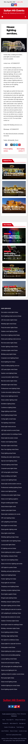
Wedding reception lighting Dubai (10, 590)
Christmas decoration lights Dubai (10, 495)
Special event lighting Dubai (9, 460)
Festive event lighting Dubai (9, 441)
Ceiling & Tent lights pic (20, 719)
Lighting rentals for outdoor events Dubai (12, 674)
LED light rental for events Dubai (10, 430)
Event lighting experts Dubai (9, 689)
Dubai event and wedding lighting (10, 655)
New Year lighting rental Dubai (10, 449)
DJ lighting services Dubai (8, 548)
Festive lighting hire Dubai (8, 579)
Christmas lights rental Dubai (9, 350)
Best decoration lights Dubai (9, 381)
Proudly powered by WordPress (9, 713)
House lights (12, 286)
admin (20, 240)
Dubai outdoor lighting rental (9, 400)
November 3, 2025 (10, 240)
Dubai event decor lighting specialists (11, 563)
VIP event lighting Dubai (8, 518)
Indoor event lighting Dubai (8, 491)
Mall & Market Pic (14, 723)
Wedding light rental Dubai (8, 323)
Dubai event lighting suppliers (9, 499)
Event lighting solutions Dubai (9, 632)
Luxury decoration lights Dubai (9, 377)
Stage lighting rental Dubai (8, 411)
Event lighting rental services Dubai (11, 316)
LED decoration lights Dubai (9, 320)
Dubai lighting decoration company (11, 651)
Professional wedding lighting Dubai (11, 487)
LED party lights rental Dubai (9, 369)
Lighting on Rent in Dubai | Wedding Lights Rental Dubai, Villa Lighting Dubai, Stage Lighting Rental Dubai (14, 739)
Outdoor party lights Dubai (8, 510)
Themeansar (14, 715)
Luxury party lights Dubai (8, 544)
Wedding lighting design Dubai (10, 537)
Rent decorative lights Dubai (9, 342)
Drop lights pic (22, 723)
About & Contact (14, 731)
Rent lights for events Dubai (9, 525)
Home (3, 719)
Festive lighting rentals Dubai (9, 346)
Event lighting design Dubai (9, 415)
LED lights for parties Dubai (9, 567)
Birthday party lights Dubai (8, 354)
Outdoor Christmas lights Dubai (10, 620)
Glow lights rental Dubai (8, 533)
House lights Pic (10, 719)
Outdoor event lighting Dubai (9, 331)
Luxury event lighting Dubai (9, 480)
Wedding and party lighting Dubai (10, 571)
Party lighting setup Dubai (8, 453)
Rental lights (7, 233)
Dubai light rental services (8, 426)
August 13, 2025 (10, 293)
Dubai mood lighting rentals (9, 681)
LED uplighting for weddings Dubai (11, 613)
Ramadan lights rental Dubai (9, 445)
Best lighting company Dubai (9, 556)
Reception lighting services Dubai (10, 605)
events (6, 286)
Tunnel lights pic (20, 727)
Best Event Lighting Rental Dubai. (14, 734)
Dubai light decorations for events (10, 617)
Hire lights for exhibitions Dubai (10, 639)
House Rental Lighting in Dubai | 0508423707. (14, 174)
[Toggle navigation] (25, 17)
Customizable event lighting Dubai (11, 540)
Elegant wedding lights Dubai (9, 502)
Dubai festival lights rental (8, 506)
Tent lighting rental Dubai (8, 422)
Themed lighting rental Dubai (9, 464)
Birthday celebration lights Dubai (10, 628)
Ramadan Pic (5, 723)
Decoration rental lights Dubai (9, 312)
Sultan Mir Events (14, 10)
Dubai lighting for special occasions (11, 609)
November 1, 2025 (10, 258)
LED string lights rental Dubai (9, 472)
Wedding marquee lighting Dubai (10, 601)
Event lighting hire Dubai (8, 361)
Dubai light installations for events (10, 514)
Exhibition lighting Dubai (8, 403)
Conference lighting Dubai (8, 407)
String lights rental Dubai (8, 647)
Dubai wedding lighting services (10, 365)
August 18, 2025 (10, 276)
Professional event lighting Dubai (10, 388)
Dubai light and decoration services (11, 483)
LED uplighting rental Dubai (9, 521)
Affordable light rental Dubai (9, 384)
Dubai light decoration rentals (9, 438)
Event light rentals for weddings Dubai (12, 624)
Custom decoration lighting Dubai (10, 392)
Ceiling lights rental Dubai (8, 419)
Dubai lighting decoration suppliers (11, 552)
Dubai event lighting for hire (9, 670)
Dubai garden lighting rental (9, 529)
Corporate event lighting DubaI (10, 358)
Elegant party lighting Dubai (9, 598)
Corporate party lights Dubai (9, 468)
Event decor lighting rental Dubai (10, 335)
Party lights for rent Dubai (8, 582)
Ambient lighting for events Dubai (10, 685)
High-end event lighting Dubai (9, 560)
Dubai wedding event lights (9, 476)
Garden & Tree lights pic (9, 727)
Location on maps (23, 731)
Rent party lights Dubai (7, 678)
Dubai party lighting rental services (11, 339)
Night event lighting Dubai (8, 575)
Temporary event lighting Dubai (10, 586)
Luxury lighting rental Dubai (9, 659)
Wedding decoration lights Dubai (10, 457)
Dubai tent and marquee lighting (10, 662)
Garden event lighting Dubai (9, 373)
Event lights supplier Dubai (8, 594)
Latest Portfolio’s (5, 731)
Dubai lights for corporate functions (11, 643)
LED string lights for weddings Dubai (11, 666)
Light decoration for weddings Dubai (11, 434)
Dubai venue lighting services (9, 396)
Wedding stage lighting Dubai (9, 636)
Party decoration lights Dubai (9, 327)
